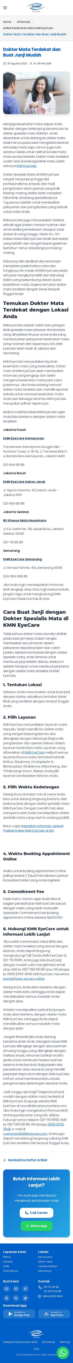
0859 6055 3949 (52, 1296)
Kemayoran (45, 1257)
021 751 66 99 (51, 1287)
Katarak (7, 1261)
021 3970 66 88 (52, 1291)
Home (7, 22)
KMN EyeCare (34, 752)
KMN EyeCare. (27, 166)
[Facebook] (25, 1288)
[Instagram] (15, 1288)
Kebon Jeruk (45, 1261)
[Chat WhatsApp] (63, 1353)
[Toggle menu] (8, 7)
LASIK (6, 1266)
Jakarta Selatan (47, 1266)
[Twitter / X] (15, 1298)
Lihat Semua (10, 1271)
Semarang (44, 1271)
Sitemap (65, 1342)
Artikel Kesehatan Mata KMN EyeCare (28, 28)
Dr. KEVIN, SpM (42, 63)
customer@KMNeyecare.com (25, 1133)
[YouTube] (6, 1288)
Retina (7, 1257)
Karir (36, 1349)
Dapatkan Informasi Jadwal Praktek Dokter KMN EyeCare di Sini (33, 828)
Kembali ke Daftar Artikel (27, 1160)
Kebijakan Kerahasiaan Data (20, 1342)
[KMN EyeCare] (36, 7)
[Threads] (6, 1298)
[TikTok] (25, 1298)
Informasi (23, 22)
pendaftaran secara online (23, 978)
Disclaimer (48, 1342)
